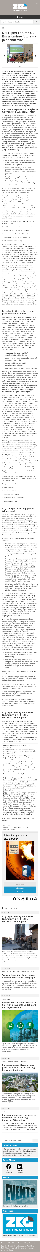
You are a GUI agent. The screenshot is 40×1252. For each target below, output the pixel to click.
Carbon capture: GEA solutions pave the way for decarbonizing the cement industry (18, 1067)
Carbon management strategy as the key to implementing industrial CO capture (19, 1117)
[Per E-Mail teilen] (31, 899)
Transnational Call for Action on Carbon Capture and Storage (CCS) (19, 976)
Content (20, 892)
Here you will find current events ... (15, 1206)
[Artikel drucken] (36, 899)
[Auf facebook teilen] (14, 900)
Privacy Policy (23, 1243)
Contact (32, 1243)
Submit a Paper (30, 1151)
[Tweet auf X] (19, 900)
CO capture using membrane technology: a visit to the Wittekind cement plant (17, 919)
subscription (20, 888)
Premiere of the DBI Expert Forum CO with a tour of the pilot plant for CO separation (19, 1005)
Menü (21, 17)
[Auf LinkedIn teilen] (27, 900)
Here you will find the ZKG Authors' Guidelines (19, 1236)
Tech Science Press (8, 1248)
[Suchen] (36, 22)
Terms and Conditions (9, 1243)
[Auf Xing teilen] (23, 900)
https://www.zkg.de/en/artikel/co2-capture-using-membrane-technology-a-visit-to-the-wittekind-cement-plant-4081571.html (19, 739)
